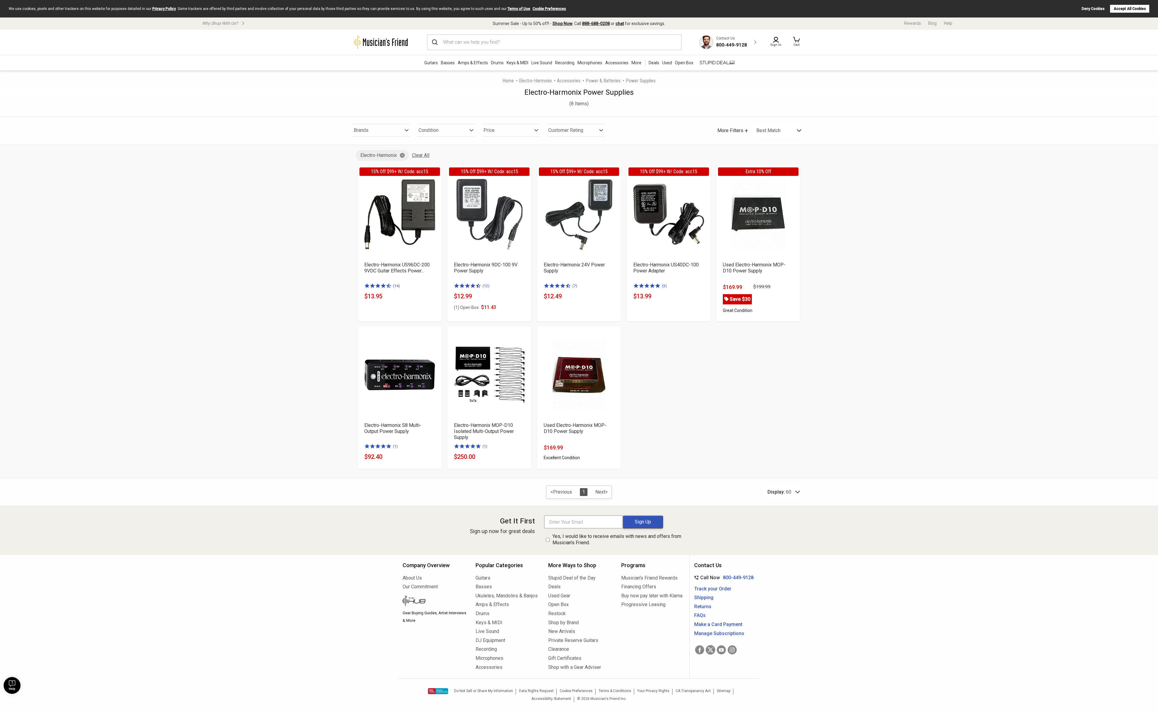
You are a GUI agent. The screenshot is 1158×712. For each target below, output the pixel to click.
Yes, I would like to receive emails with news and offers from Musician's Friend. (616, 539)
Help (948, 23)
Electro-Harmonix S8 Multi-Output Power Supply (392, 428)
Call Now (722, 577)
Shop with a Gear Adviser (574, 667)
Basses (448, 62)
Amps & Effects (473, 62)
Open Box (558, 604)
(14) (396, 286)
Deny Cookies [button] (1093, 9)
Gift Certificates (564, 658)
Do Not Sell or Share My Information (483, 691)
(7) (574, 286)
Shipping (703, 597)
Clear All (420, 155)
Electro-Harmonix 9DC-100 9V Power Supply (485, 268)
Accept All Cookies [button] (1130, 9)
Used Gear (559, 596)
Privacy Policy (164, 9)
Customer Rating (565, 130)
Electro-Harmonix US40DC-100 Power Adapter (666, 268)
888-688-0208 (596, 23)
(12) (485, 286)
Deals (554, 587)
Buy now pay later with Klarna (651, 596)
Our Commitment (420, 587)
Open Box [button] (684, 62)
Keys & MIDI (517, 62)
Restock (557, 613)
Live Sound (541, 62)
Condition (428, 130)
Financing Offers (638, 587)
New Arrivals (561, 631)
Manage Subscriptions (719, 633)
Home (508, 81)
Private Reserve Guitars (573, 640)
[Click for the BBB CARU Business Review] (438, 691)
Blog (932, 23)
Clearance (558, 649)
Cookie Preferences (549, 9)
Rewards (912, 23)
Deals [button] (654, 62)
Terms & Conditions (615, 691)
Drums (497, 62)
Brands (361, 130)
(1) (395, 446)
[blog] (435, 602)
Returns (702, 606)
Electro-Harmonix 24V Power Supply (574, 268)
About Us (412, 578)
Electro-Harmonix (535, 81)
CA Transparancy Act (693, 691)
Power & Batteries (603, 81)
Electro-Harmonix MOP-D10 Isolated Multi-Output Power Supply (484, 431)
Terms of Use (519, 9)
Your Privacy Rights (653, 691)
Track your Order (712, 589)
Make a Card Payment (718, 624)
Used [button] (667, 62)
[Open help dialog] (12, 685)
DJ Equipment (490, 640)
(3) (664, 286)
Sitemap (723, 691)
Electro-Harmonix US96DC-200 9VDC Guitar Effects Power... (397, 268)
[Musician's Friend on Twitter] (710, 649)
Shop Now (562, 23)
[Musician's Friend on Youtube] (721, 649)
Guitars (431, 62)
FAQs (700, 615)
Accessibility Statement (551, 699)
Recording (564, 62)
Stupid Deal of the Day (572, 578)
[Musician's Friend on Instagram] (732, 649)
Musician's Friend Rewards (649, 578)
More (636, 62)
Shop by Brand (563, 622)
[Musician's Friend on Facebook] (699, 649)
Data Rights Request (536, 691)
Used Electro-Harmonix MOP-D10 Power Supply (754, 268)
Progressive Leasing (643, 604)
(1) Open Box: (466, 307)
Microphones (589, 62)
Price (489, 130)
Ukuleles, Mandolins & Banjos (507, 596)
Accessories (616, 62)
